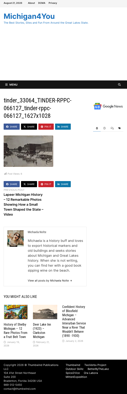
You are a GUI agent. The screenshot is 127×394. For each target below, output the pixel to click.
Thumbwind (73, 365)
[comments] (112, 128)
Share (13, 126)
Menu (13, 84)
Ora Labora (91, 373)
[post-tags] (119, 128)
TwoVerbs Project (95, 365)
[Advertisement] (63, 56)
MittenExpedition (76, 376)
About (31, 2)
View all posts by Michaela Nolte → (50, 280)
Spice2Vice (73, 373)
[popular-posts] (97, 128)
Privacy (53, 2)
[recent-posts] (104, 128)
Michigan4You (29, 16)
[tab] (97, 128)
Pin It (47, 126)
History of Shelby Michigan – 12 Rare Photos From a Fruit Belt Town (15, 330)
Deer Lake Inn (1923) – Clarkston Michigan (42, 330)
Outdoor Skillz (75, 369)
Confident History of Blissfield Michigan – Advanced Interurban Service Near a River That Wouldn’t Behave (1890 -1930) (74, 321)
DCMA (41, 2)
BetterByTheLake (98, 369)
